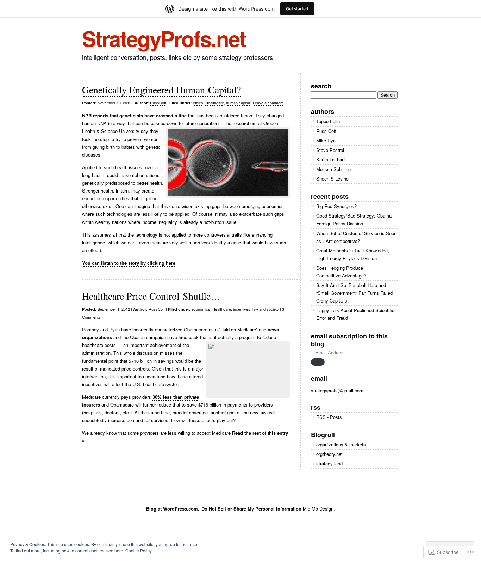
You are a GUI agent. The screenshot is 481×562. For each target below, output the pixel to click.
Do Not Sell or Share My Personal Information (251, 508)
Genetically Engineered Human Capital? (161, 89)
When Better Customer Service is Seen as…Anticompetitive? (356, 237)
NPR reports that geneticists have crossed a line (134, 115)
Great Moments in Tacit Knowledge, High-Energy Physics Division (352, 254)
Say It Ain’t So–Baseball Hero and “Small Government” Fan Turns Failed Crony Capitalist (354, 293)
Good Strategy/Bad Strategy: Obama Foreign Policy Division (354, 219)
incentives (241, 309)
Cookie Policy (138, 551)
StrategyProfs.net (164, 38)
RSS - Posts (329, 417)
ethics (198, 102)
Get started (297, 8)
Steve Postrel (330, 150)
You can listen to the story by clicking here (128, 262)
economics (201, 309)
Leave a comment (268, 102)
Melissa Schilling (333, 169)
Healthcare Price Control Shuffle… (151, 296)
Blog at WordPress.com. (172, 508)
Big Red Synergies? (336, 206)
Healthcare (214, 102)
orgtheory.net (329, 454)
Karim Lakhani (330, 159)
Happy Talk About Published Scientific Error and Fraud (355, 314)
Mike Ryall (327, 140)
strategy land (329, 463)
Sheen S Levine (332, 178)
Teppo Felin (328, 121)
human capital (238, 102)
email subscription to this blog (349, 339)
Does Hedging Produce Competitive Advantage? (341, 271)
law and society (265, 309)
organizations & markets (341, 444)
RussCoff (158, 102)
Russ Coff (326, 131)
